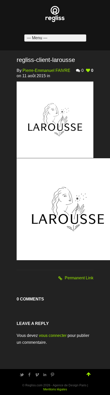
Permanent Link (79, 278)
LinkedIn (45, 374)
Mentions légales (55, 389)
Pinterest (52, 374)
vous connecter (53, 335)
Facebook (29, 374)
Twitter (22, 374)
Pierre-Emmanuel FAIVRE (46, 70)
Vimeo (37, 374)
